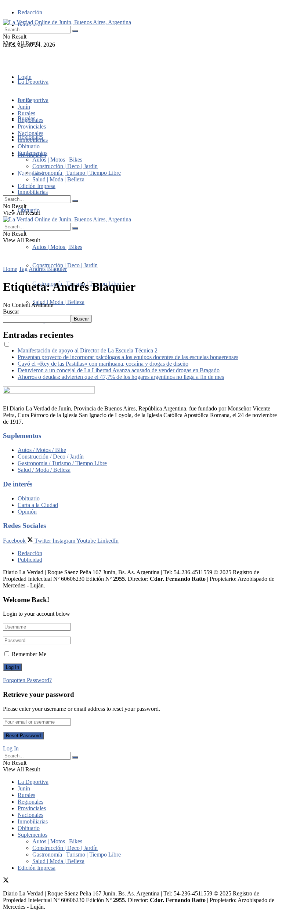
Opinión (27, 511)
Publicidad (30, 560)
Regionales (30, 120)
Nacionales (30, 173)
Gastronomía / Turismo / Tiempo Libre (62, 463)
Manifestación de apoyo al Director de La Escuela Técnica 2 (88, 350)
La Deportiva (33, 82)
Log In (11, 748)
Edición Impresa (36, 186)
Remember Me (29, 654)
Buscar (11, 311)
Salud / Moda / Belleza (44, 470)
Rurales (26, 113)
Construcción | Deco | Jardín (65, 265)
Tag (23, 269)
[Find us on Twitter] (6, 58)
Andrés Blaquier (48, 269)
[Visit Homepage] (67, 22)
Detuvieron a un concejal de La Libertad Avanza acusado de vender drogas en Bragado (119, 370)
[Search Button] (75, 31)
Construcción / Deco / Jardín (51, 456)
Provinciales (32, 126)
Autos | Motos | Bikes (57, 247)
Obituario (29, 146)
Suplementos (32, 153)
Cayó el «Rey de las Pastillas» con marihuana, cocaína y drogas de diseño (103, 364)
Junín (24, 107)
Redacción (30, 12)
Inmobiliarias (33, 192)
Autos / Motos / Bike (42, 450)
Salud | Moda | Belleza (58, 302)
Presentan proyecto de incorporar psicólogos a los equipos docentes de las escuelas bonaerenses (128, 357)
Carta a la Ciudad (38, 505)
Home (10, 269)
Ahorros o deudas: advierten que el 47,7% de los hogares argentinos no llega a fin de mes (121, 377)
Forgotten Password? (27, 680)
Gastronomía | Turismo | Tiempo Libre (76, 173)
